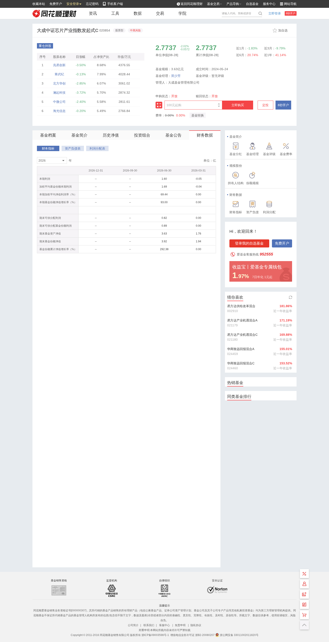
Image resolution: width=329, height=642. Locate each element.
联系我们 (148, 625)
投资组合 (142, 135)
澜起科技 (59, 92)
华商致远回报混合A (240, 349)
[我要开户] (304, 594)
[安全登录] (304, 583)
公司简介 (133, 625)
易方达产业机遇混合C (242, 334)
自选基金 (252, 4)
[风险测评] (304, 604)
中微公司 (59, 101)
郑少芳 (176, 76)
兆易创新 (59, 65)
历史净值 (111, 135)
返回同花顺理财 (192, 4)
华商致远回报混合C (240, 363)
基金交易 (213, 4)
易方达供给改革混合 (241, 306)
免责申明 (180, 625)
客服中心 (164, 625)
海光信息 (59, 111)
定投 (265, 105)
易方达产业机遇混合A (242, 320)
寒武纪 (59, 74)
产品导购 (232, 4)
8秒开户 (290, 13)
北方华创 (59, 83)
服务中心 (269, 4)
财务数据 (205, 135)
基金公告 (173, 135)
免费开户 (55, 4)
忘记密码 (92, 4)
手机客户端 (115, 4)
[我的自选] (304, 614)
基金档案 (48, 135)
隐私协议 (195, 625)
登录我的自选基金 (249, 243)
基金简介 (79, 135)
